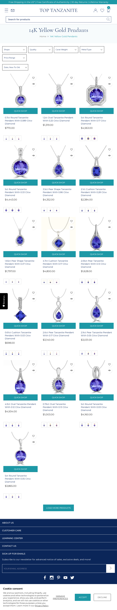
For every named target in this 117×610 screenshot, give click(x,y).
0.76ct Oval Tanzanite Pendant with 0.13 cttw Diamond (55, 407)
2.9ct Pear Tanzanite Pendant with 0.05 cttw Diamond (96, 334)
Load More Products (58, 508)
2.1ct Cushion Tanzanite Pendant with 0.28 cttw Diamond (94, 192)
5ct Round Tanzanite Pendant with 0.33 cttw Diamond (17, 192)
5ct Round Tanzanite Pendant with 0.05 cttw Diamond (18, 478)
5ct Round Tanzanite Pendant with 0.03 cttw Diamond (94, 407)
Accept (83, 597)
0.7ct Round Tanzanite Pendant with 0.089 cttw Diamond (18, 120)
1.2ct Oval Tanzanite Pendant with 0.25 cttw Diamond (58, 119)
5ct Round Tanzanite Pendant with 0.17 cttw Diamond (93, 120)
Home (43, 36)
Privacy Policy (41, 605)
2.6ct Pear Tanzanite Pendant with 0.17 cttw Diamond (58, 334)
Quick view (33, 84)
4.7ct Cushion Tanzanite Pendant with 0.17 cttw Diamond (55, 263)
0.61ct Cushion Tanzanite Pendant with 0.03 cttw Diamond (18, 335)
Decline (102, 597)
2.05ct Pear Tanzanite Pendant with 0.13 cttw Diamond (93, 263)
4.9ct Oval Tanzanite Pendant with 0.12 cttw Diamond (20, 405)
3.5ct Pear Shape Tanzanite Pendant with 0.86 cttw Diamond (57, 192)
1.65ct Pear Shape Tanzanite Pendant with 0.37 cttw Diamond (19, 263)
